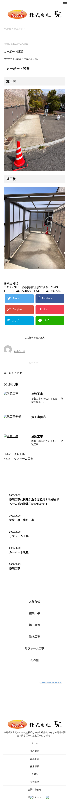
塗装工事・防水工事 (21, 519)
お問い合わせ (34, 789)
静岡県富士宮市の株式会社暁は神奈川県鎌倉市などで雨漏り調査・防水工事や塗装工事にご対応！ (35, 734)
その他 (18, 373)
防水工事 (34, 636)
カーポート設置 (19, 552)
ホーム (34, 743)
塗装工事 (37, 393)
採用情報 (34, 766)
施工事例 (8, 373)
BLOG (34, 774)
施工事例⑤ (38, 417)
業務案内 (34, 751)
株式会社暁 (19, 351)
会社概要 (34, 782)
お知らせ (34, 601)
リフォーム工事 (23, 458)
